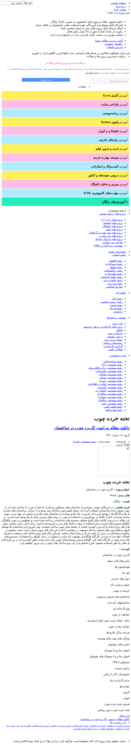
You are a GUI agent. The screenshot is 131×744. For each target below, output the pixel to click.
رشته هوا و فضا (114, 409)
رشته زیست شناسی (111, 301)
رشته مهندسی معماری (110, 397)
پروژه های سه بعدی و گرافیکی (105, 232)
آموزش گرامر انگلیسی (40, 726)
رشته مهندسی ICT (112, 364)
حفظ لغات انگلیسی (106, 729)
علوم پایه (121, 292)
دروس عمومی (114, 336)
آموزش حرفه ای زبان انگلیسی (118, 726)
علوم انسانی (119, 254)
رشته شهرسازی (114, 273)
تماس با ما (120, 9)
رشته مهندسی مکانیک (110, 400)
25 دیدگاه (124, 716)
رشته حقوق (116, 267)
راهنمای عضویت (113, 43)
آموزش (115, 95)
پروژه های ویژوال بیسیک (109, 239)
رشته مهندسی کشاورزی (109, 390)
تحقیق (119, 330)
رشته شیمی (116, 305)
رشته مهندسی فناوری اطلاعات (105, 384)
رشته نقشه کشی (113, 406)
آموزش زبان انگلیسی (97, 726)
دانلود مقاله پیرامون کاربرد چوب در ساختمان (92, 428)
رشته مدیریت (115, 283)
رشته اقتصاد (116, 260)
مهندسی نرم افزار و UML (108, 245)
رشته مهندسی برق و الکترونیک (105, 367)
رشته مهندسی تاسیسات (109, 371)
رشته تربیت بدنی (113, 339)
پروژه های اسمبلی (112, 222)
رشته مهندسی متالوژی (110, 393)
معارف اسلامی (114, 286)
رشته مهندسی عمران (111, 380)
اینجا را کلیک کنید (91, 73)
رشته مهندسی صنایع (111, 377)
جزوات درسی (115, 333)
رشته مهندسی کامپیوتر (110, 387)
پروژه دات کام (92, 729)
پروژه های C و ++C (112, 219)
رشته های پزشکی (113, 342)
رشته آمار (117, 298)
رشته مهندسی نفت (112, 403)
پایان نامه (117, 323)
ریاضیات (118, 311)
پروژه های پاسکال (113, 226)
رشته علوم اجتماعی (111, 277)
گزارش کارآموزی (113, 346)
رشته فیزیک (116, 308)
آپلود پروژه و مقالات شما (109, 40)
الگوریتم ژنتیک (25, 726)
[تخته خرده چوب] (114, 475)
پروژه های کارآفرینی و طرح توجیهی (103, 326)
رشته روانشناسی (113, 270)
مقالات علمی (115, 349)
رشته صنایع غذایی (113, 361)
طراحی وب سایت (113, 242)
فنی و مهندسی (117, 355)
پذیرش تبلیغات (114, 47)
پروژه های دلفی (114, 229)
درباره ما (121, 6)
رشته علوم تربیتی (113, 280)
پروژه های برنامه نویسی (112, 213)
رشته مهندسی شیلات (111, 374)
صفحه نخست (118, 3)
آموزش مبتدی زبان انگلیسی (60, 726)
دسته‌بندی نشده (117, 251)
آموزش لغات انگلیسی (80, 726)
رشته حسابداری (114, 264)
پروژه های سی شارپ (111, 235)
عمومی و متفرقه (116, 317)
